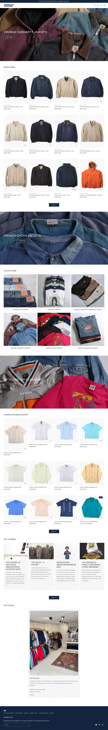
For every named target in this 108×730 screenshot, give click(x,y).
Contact (51, 713)
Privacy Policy (34, 713)
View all (54, 205)
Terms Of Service (43, 713)
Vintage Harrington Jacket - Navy (13, 106)
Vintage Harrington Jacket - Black (39, 195)
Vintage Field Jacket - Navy (62, 195)
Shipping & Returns (9, 713)
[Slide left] (50, 699)
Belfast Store (19, 713)
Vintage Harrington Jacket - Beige (64, 106)
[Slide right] (57, 699)
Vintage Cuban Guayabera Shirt (13, 452)
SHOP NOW (22, 241)
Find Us (32, 695)
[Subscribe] (28, 724)
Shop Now (9, 37)
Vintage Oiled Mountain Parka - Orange (91, 195)
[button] (68, 5)
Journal (26, 713)
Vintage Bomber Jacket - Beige (12, 195)
